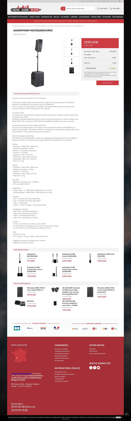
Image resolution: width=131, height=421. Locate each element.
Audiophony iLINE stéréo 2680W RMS (69, 255)
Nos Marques (117, 17)
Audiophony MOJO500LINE (32, 255)
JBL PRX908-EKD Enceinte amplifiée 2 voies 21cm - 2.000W (69, 303)
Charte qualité (90, 1)
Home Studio (35, 17)
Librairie (74, 17)
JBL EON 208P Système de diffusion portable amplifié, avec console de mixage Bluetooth (71, 291)
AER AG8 (30, 301)
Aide (111, 1)
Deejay (56, 17)
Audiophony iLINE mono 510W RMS (106, 255)
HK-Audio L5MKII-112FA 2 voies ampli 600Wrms (36, 289)
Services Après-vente (103, 1)
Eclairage (65, 17)
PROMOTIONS (96, 17)
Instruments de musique (18, 17)
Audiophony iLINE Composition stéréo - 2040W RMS (35, 269)
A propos (82, 1)
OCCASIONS (106, 17)
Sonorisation (46, 17)
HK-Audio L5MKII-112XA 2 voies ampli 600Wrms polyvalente (106, 290)
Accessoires (84, 17)
